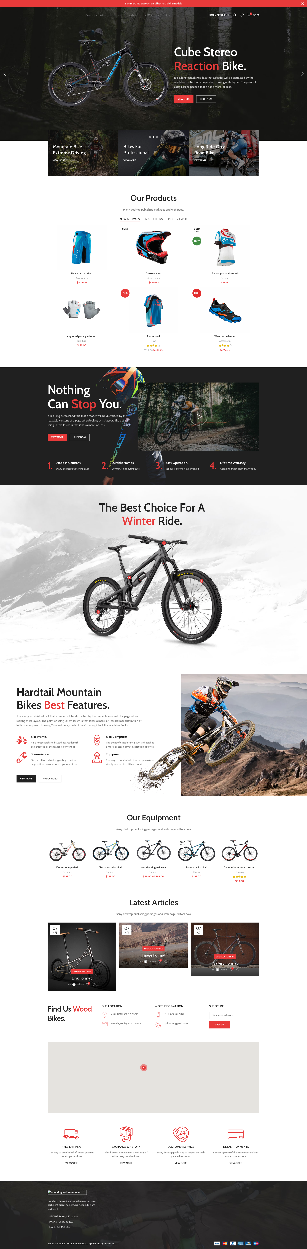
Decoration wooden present (239, 867)
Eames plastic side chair (225, 273)
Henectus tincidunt (81, 273)
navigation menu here (116, 15)
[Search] (234, 15)
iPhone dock (153, 336)
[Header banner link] (148, 3)
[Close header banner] (302, 3)
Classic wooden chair (110, 867)
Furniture (225, 278)
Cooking (239, 872)
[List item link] (72, 1222)
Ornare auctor (153, 273)
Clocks (196, 872)
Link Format (82, 978)
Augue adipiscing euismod (81, 336)
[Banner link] (83, 153)
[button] (199, 417)
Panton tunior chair (196, 867)
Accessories (82, 278)
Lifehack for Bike (81, 971)
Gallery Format (225, 963)
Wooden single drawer (153, 867)
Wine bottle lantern (225, 336)
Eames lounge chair (67, 867)
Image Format (154, 955)
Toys (153, 340)
